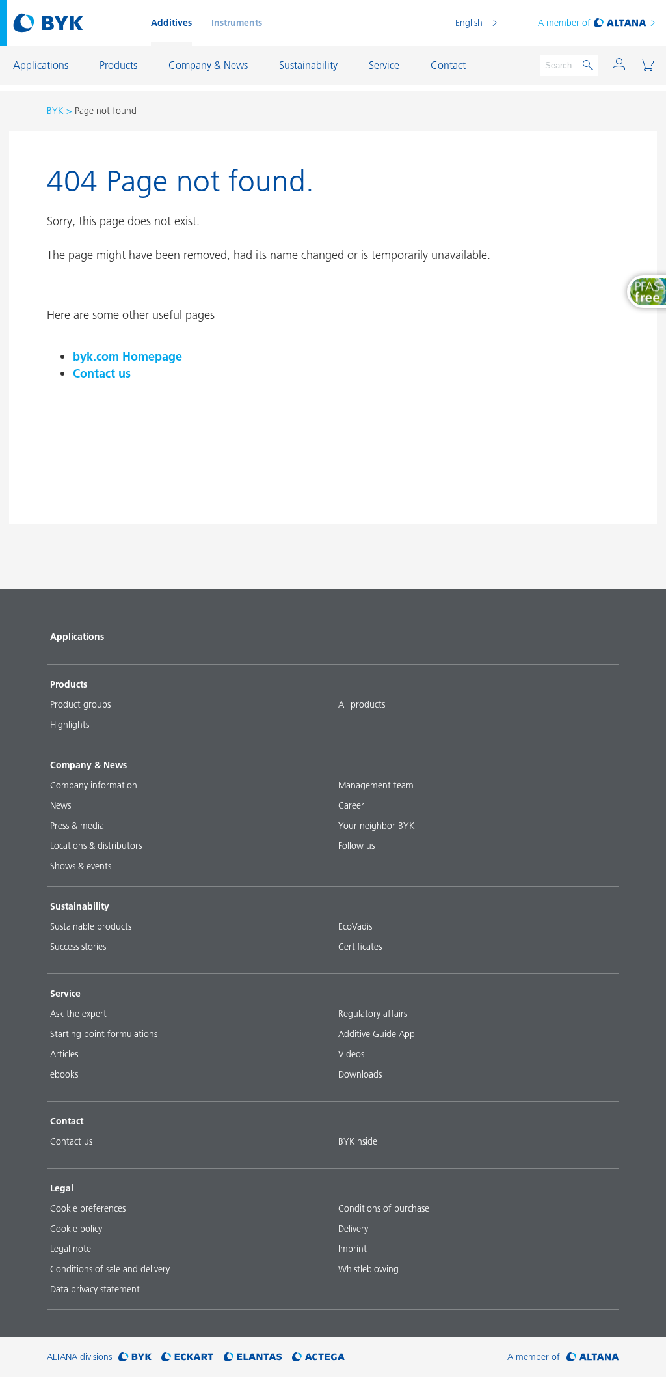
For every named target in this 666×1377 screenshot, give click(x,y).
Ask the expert (78, 1014)
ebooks (64, 1074)
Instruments (236, 23)
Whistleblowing (368, 1269)
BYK (55, 111)
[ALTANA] (592, 1357)
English (469, 23)
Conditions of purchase (383, 1208)
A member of (564, 23)
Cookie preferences (88, 1208)
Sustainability (79, 906)
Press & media (77, 825)
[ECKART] (187, 1357)
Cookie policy (76, 1228)
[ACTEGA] (318, 1357)
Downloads (360, 1074)
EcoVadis (355, 926)
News (60, 805)
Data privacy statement (95, 1289)
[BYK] (135, 1357)
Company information (93, 785)
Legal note (70, 1249)
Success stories (78, 947)
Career (351, 805)
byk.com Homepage (127, 356)
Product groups (80, 704)
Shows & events (80, 866)
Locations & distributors (96, 846)
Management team (376, 785)
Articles (64, 1054)
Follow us (356, 846)
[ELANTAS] (253, 1357)
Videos (351, 1054)
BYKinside (357, 1141)
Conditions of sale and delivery (110, 1269)
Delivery (353, 1228)
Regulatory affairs (372, 1014)
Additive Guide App (376, 1034)
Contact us (102, 373)
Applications (77, 637)
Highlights (69, 724)
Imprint (352, 1249)
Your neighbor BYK (376, 825)
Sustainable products (90, 926)
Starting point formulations (103, 1034)
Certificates (360, 947)
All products (361, 704)
